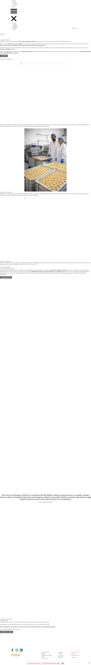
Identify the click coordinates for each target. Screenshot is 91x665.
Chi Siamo (15, 3)
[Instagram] (16, 650)
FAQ (14, 6)
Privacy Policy (74, 657)
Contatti (15, 5)
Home (14, 23)
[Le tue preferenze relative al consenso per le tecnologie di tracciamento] (89, 663)
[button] (13, 15)
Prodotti (15, 2)
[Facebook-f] (12, 650)
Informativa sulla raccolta (34, 663)
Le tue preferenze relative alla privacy (51, 663)
